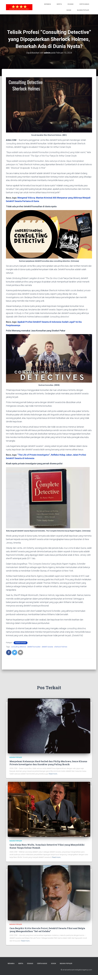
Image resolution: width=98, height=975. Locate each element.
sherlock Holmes (60, 647)
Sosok (68, 10)
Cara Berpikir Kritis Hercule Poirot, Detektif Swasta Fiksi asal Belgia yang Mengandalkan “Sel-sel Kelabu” (47, 930)
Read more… (53, 774)
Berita (59, 4)
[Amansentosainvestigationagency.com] (19, 7)
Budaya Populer (83, 10)
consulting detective (18, 647)
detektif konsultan (34, 647)
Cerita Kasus (84, 4)
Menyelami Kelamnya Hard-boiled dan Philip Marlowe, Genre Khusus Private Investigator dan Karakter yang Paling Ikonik (48, 763)
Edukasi (70, 4)
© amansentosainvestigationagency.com (76, 970)
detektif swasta (47, 647)
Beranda (47, 4)
